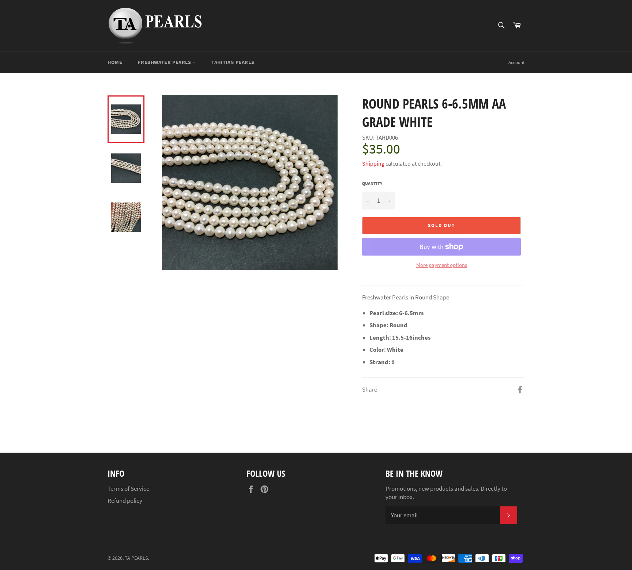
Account (516, 62)
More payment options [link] (441, 264)
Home (115, 62)
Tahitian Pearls (232, 62)
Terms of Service (128, 488)
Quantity (372, 183)
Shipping (373, 163)
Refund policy (125, 501)
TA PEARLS (136, 558)
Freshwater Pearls (165, 62)
